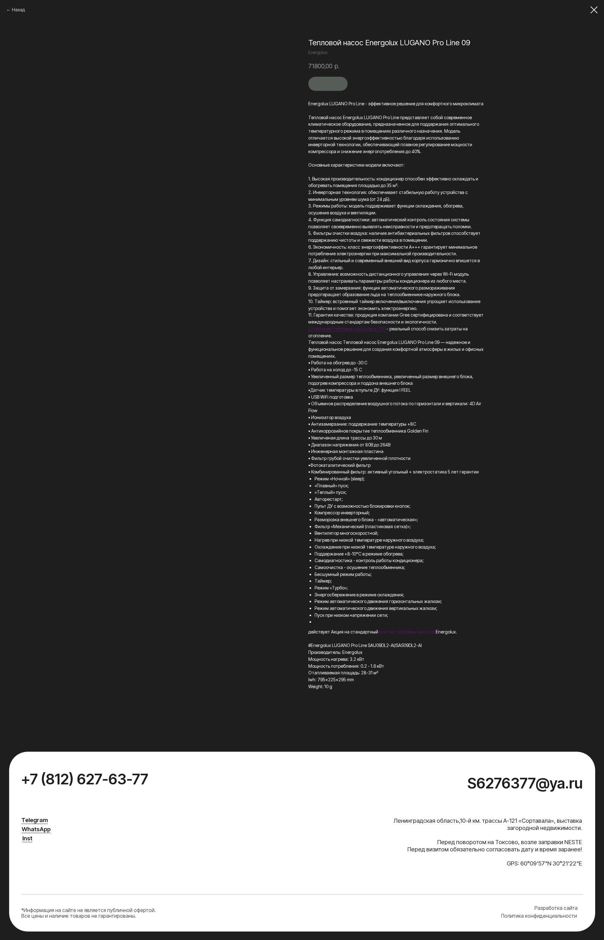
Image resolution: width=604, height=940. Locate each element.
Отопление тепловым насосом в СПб (347, 328)
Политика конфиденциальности (539, 916)
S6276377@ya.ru (525, 783)
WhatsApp (36, 829)
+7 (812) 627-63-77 (84, 779)
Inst (27, 838)
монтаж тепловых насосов (407, 631)
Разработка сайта (556, 908)
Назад (18, 9)
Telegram (34, 820)
